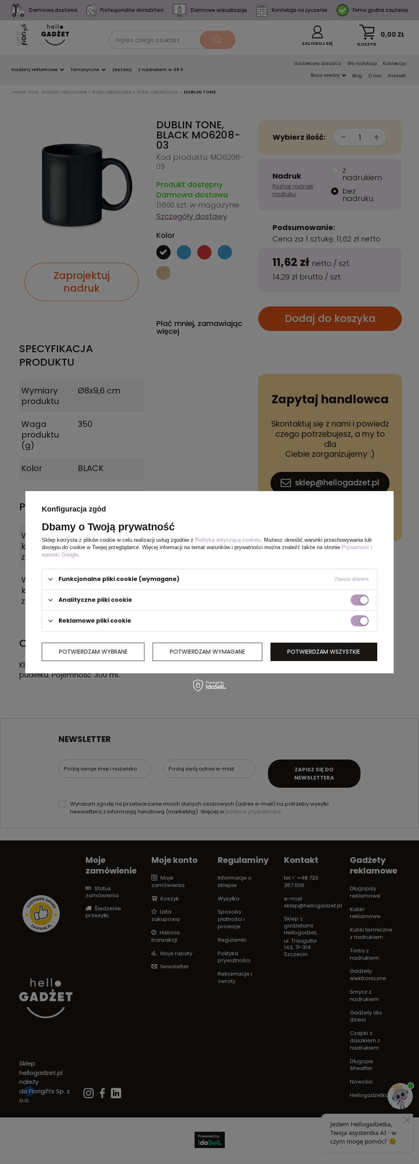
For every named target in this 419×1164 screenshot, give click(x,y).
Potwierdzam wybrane (93, 652)
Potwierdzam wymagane (207, 652)
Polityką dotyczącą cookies (228, 539)
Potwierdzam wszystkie (323, 652)
